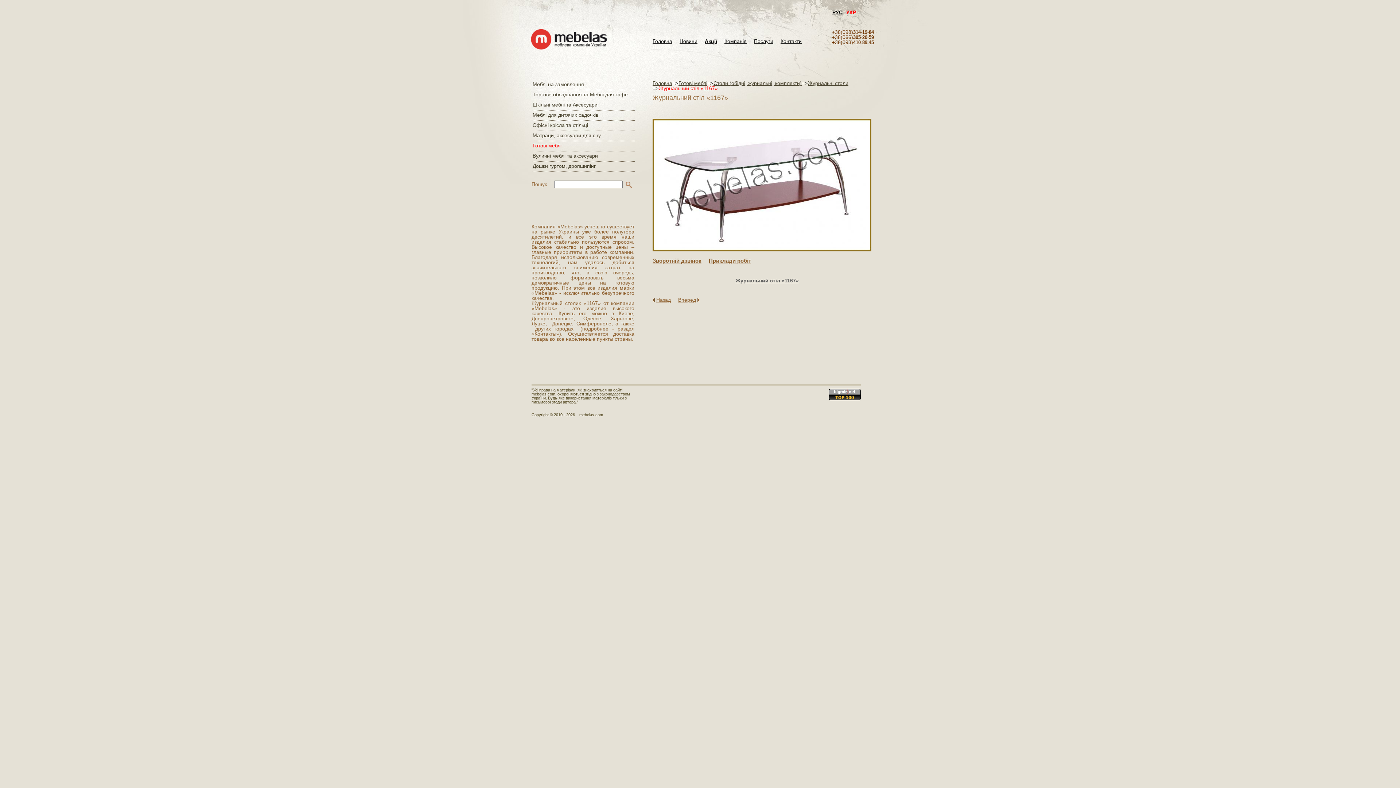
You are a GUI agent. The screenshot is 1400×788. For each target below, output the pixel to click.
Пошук (539, 184)
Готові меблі (547, 145)
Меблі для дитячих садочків (565, 115)
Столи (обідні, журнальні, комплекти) (757, 83)
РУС (837, 12)
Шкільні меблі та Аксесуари (565, 105)
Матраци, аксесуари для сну (567, 135)
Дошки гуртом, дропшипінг (564, 166)
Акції (711, 41)
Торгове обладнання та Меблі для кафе (580, 94)
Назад (663, 300)
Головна (662, 41)
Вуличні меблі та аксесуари (565, 156)
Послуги (763, 41)
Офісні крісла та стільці (560, 125)
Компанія (735, 41)
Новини (688, 41)
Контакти (791, 41)
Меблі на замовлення (558, 84)
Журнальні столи (828, 83)
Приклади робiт (730, 261)
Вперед (687, 300)
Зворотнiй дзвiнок (677, 261)
